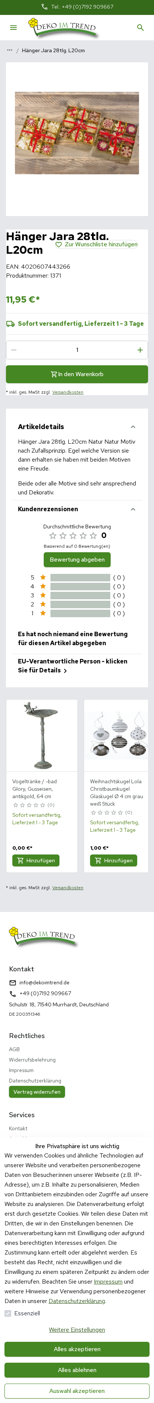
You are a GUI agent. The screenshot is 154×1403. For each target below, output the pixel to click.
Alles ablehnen (77, 1370)
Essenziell (27, 1313)
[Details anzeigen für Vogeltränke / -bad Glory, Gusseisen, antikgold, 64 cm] (42, 735)
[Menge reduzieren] (13, 350)
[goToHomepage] (64, 27)
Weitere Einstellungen (77, 1330)
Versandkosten (67, 392)
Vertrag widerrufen (37, 1091)
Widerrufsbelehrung (32, 1059)
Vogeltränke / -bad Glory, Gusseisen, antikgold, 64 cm (34, 789)
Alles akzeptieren (77, 1349)
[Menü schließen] (13, 27)
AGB (14, 1049)
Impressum (108, 1281)
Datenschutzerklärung (77, 1301)
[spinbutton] (77, 350)
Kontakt (18, 1128)
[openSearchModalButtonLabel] (140, 27)
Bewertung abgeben (77, 559)
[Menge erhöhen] (140, 350)
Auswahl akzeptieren (77, 1391)
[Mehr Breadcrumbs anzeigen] (9, 50)
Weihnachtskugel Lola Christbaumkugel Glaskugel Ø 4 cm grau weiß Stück (116, 792)
